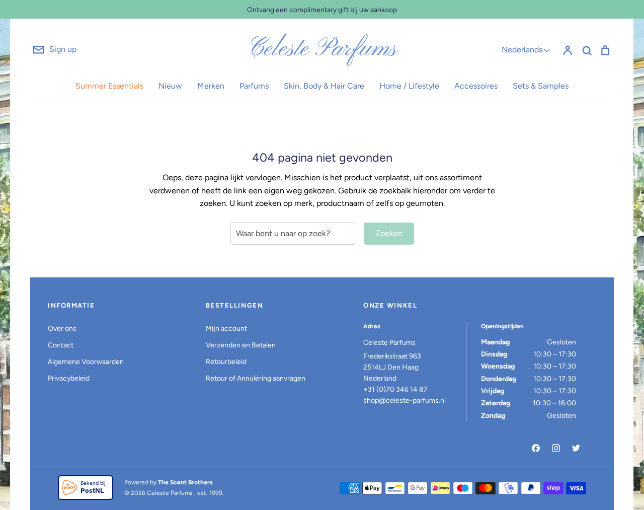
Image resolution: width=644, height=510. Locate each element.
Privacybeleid (69, 378)
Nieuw (170, 86)
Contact (60, 345)
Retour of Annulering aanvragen (255, 378)
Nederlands (522, 49)
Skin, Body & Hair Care (324, 86)
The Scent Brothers (185, 482)
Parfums (254, 86)
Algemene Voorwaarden (86, 361)
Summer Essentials (109, 86)
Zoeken (389, 233)
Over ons (62, 328)
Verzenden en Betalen (241, 345)
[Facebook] (536, 448)
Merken (210, 86)
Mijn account (226, 328)
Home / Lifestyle (409, 86)
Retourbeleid (226, 361)
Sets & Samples (541, 86)
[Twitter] (576, 448)
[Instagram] (556, 448)
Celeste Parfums (322, 49)
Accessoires (476, 86)
